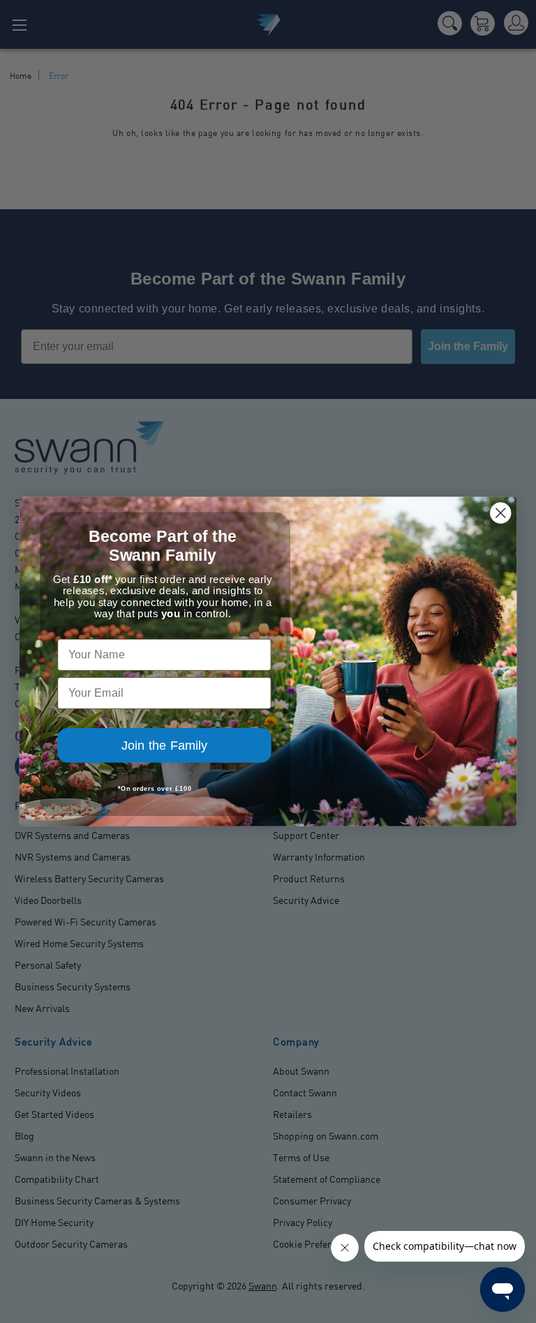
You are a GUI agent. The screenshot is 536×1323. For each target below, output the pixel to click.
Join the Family (164, 746)
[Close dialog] (500, 512)
